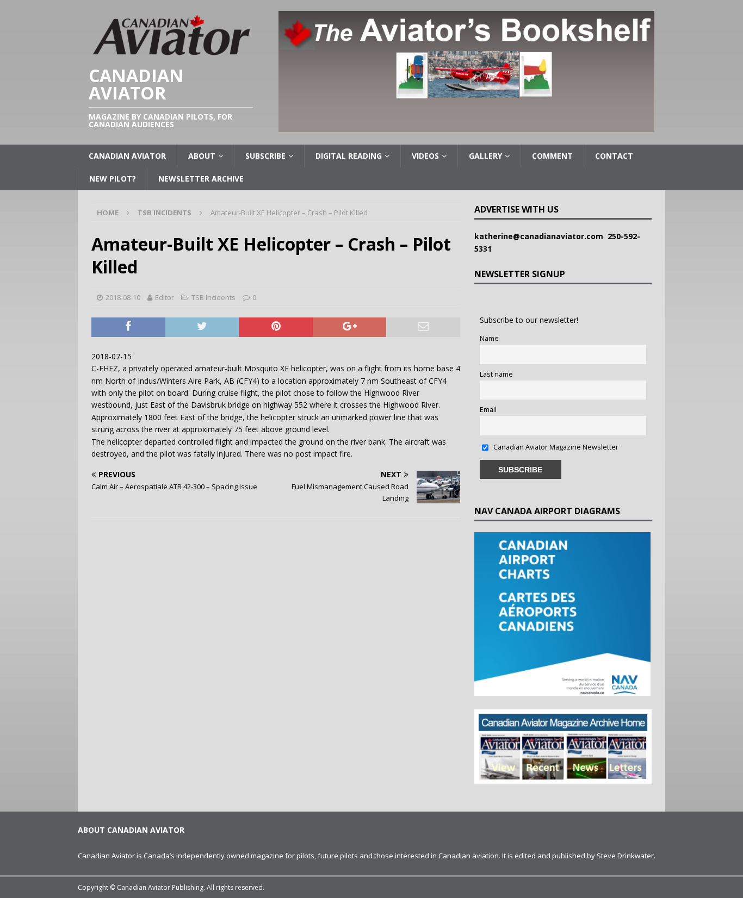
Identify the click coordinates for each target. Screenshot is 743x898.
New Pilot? (112, 178)
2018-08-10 (123, 297)
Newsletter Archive (201, 178)
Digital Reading (348, 156)
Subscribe (265, 156)
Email (488, 409)
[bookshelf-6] (466, 126)
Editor (164, 297)
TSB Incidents (213, 297)
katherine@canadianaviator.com (541, 236)
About (201, 156)
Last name (496, 374)
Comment (552, 156)
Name (489, 338)
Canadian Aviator (127, 156)
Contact (614, 156)
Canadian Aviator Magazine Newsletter (555, 447)
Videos (425, 156)
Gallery (485, 156)
